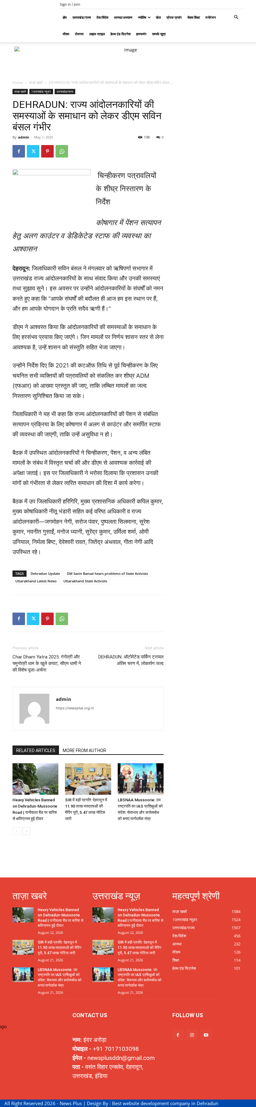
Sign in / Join (70, 4)
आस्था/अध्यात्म (123, 17)
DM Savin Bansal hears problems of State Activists (107, 573)
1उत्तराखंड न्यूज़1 (41, 91)
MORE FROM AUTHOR (84, 750)
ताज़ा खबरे (36, 82)
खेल (158, 17)
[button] (236, 17)
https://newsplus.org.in (75, 708)
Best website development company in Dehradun (165, 1103)
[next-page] (26, 831)
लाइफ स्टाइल (97, 34)
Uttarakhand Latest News (36, 581)
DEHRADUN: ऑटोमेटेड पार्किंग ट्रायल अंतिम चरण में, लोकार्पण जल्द (131, 660)
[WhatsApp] (62, 151)
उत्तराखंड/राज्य (81, 17)
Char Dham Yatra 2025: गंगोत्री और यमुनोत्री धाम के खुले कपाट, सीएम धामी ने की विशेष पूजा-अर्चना (46, 663)
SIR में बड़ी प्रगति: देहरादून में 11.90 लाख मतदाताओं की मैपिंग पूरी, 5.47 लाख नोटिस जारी (59, 947)
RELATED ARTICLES (35, 750)
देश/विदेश (102, 17)
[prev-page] (16, 831)
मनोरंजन (210, 17)
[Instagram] (191, 1034)
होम (65, 17)
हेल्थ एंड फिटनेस (120, 34)
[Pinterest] (47, 151)
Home (17, 82)
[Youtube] (205, 1034)
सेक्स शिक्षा (193, 17)
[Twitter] (33, 151)
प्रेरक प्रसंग (174, 17)
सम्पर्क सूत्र (159, 34)
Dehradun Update (45, 573)
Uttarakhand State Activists (85, 581)
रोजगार (79, 34)
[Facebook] (18, 151)
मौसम (66, 34)
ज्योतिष (142, 17)
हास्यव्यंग (141, 34)
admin (23, 137)
